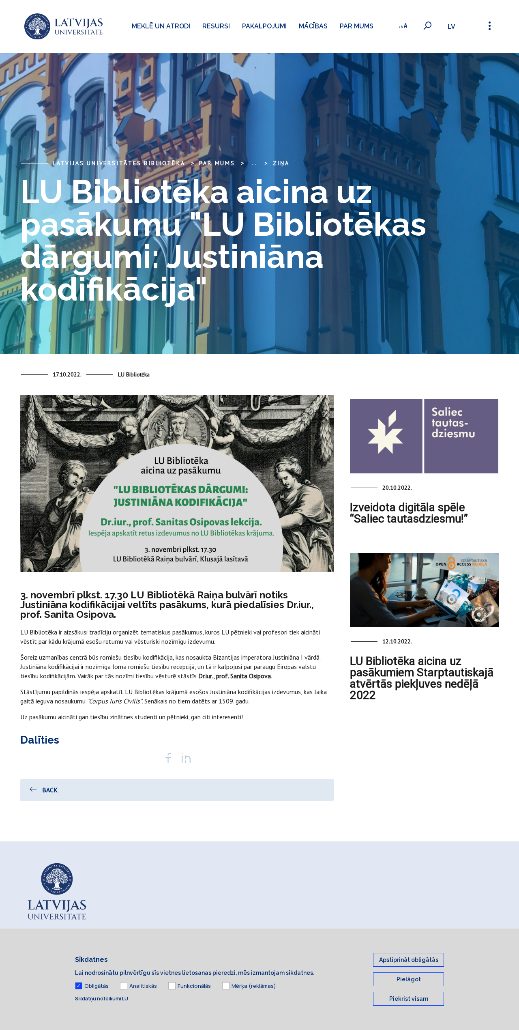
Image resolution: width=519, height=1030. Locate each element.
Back (50, 790)
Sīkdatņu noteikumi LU (101, 998)
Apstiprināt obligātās (408, 960)
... (254, 163)
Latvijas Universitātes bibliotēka (119, 163)
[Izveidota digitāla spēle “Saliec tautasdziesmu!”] (424, 436)
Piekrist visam (408, 999)
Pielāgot (409, 979)
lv (451, 26)
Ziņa (281, 163)
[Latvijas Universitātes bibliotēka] (63, 26)
